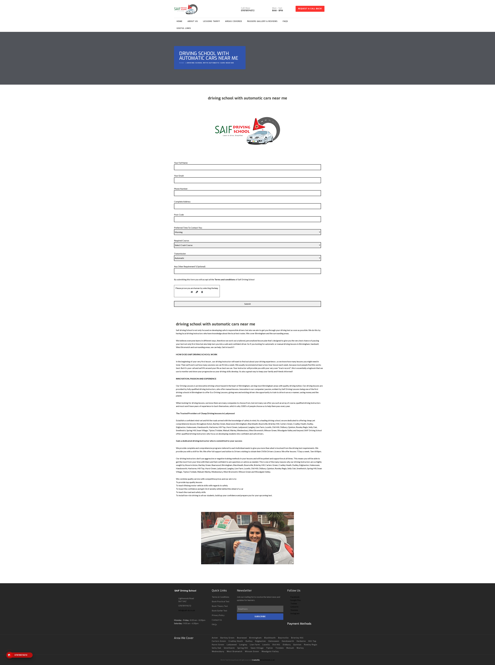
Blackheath (270, 638)
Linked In (294, 606)
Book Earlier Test (219, 610)
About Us (193, 21)
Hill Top (312, 641)
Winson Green (252, 651)
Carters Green (219, 641)
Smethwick (229, 648)
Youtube (294, 610)
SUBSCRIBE (260, 616)
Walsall (290, 648)
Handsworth (288, 641)
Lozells (266, 644)
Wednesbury (218, 651)
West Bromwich (234, 651)
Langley (243, 644)
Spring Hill (242, 648)
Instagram (294, 613)
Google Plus (295, 600)
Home (179, 21)
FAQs (285, 21)
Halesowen (273, 641)
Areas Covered (233, 21)
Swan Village (257, 648)
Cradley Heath (236, 641)
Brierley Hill (297, 638)
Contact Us (217, 620)
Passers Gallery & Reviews (262, 21)
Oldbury (287, 644)
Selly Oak (216, 648)
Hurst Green (218, 644)
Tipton (269, 648)
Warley (300, 648)
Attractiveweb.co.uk (267, 660)
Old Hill (276, 644)
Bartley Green (227, 638)
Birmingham (255, 638)
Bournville (283, 638)
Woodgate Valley (270, 651)
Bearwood (242, 638)
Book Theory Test (220, 606)
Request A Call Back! (310, 8)
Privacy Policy (218, 615)
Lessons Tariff (211, 21)
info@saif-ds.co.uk (186, 610)
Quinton (297, 644)
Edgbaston (260, 641)
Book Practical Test (220, 601)
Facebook (294, 597)
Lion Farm (255, 644)
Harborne (301, 641)
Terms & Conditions (220, 597)
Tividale (279, 648)
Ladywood (232, 644)
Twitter (293, 603)
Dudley (249, 641)
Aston (215, 638)
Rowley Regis (310, 644)
